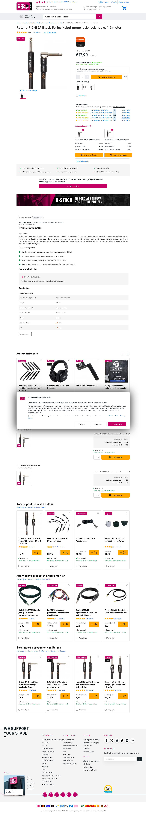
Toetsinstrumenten (48, 772)
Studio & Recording (48, 752)
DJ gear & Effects (47, 749)
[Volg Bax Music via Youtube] (117, 740)
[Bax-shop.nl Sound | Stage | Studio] (24, 6)
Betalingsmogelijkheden (91, 740)
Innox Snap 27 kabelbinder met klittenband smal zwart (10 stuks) (29, 388)
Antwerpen (30, 789)
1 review (31, 547)
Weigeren (82, 424)
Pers (64, 752)
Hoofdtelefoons (47, 757)
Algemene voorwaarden (91, 761)
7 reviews (60, 618)
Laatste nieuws (68, 743)
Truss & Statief (47, 781)
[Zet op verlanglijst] (125, 76)
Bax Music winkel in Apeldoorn (101, 118)
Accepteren (118, 424)
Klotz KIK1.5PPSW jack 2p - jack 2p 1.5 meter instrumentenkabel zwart (29, 612)
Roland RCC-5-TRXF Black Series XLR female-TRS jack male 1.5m (29, 541)
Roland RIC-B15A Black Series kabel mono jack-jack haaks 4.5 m (57, 684)
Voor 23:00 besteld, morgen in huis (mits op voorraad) (55, 9)
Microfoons (45, 755)
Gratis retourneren (103, 168)
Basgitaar (45, 766)
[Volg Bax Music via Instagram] (127, 740)
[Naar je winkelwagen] (124, 7)
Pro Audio (45, 746)
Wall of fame (67, 749)
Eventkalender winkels (70, 746)
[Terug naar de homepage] (21, 16)
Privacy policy (88, 767)
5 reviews (60, 547)
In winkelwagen (117, 457)
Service (86, 735)
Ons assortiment (68, 740)
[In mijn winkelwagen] (36, 552)
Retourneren (87, 746)
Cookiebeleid (113, 416)
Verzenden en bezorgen (91, 743)
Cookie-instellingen (89, 770)
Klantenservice (124, 2)
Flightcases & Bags (48, 784)
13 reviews (32, 690)
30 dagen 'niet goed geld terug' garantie (98, 7)
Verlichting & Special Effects (51, 775)
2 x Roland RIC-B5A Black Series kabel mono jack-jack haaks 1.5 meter (108, 434)
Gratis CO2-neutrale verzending (108, 172)
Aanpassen (98, 424)
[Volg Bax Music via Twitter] (111, 740)
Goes (28, 777)
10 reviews (61, 690)
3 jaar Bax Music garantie (68, 168)
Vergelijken (25, 566)
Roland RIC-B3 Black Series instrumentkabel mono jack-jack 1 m (87, 684)
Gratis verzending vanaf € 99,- (47, 7)
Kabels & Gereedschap (49, 778)
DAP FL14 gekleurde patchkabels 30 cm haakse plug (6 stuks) (58, 612)
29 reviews (89, 618)
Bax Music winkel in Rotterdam (101, 113)
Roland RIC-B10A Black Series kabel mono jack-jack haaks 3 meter (28, 684)
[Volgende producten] (128, 353)
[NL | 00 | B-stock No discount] (73, 200)
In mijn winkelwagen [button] (108, 77)
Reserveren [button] (126, 110)
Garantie (86, 749)
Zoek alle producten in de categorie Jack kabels (33, 579)
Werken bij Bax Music (70, 763)
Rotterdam (30, 780)
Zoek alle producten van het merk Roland (31, 507)
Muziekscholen (68, 760)
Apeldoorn (30, 786)
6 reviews (118, 690)
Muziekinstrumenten (48, 760)
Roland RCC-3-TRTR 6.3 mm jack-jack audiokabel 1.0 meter (115, 684)
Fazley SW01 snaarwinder (86, 385)
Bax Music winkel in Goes (99, 110)
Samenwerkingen (68, 757)
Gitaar (44, 763)
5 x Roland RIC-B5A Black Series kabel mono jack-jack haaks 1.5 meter (108, 472)
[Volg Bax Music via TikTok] (122, 740)
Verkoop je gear (88, 752)
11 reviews (89, 690)
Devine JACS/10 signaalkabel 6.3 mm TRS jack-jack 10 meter (86, 612)
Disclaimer (87, 764)
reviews (36, 32)
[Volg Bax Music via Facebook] (106, 740)
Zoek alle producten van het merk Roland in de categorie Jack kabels (41, 651)
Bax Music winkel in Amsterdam (101, 115)
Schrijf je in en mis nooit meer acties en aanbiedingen (121, 753)
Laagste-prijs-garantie (93, 9)
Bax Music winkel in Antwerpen (101, 120)
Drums (44, 769)
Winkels (114, 2)
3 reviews (118, 618)
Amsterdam (31, 783)
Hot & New (45, 743)
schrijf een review (50, 32)
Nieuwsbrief (67, 755)
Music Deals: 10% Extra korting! (52, 740)
